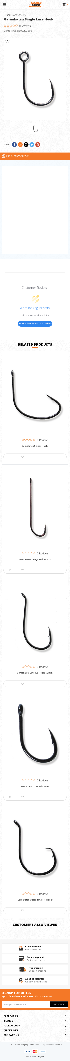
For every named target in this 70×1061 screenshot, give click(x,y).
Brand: (15, 14)
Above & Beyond (38, 1056)
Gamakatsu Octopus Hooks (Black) (35, 673)
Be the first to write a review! (35, 323)
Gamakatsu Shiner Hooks (35, 446)
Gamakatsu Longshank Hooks (35, 559)
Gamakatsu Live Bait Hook (35, 786)
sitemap (58, 1044)
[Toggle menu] (4, 4)
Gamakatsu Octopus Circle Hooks (35, 900)
